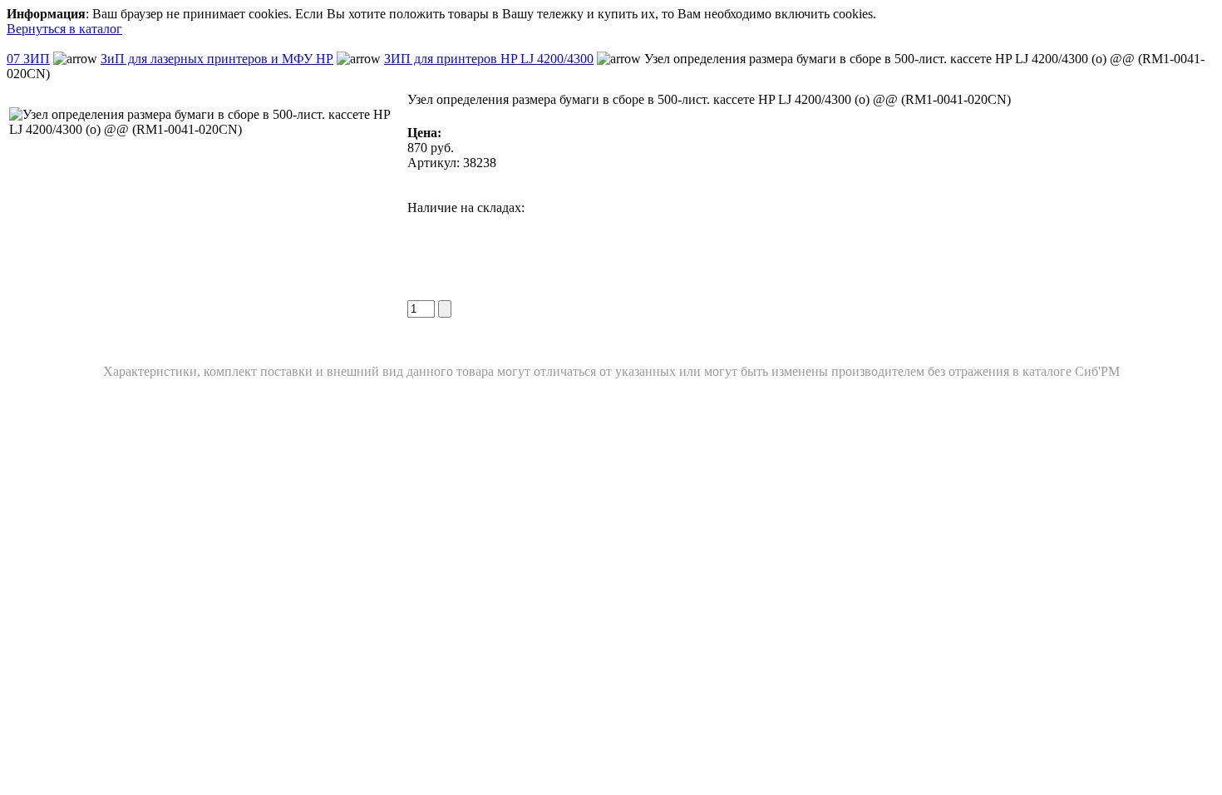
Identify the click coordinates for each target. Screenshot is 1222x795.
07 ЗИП (28, 59)
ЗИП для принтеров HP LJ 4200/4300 (489, 59)
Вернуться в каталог (64, 29)
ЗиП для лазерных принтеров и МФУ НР (217, 59)
